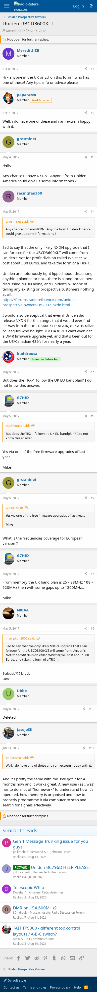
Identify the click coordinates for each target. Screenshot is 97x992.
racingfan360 (29, 193)
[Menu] (7, 6)
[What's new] (91, 6)
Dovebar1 (20, 892)
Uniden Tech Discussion (49, 872)
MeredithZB (14, 30)
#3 (93, 157)
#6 (93, 416)
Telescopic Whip (28, 887)
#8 (93, 574)
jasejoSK (24, 729)
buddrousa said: (18, 425)
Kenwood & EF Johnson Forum (50, 852)
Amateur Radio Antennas (46, 892)
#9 (93, 628)
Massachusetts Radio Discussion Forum (57, 912)
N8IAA (23, 609)
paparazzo (26, 94)
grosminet (27, 138)
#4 (93, 211)
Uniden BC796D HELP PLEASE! (60, 867)
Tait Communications (39, 939)
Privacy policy (60, 987)
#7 (93, 498)
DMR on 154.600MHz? (34, 908)
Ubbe (22, 690)
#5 (93, 372)
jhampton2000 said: (20, 638)
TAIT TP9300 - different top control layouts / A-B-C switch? (46, 931)
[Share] (86, 69)
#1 (93, 69)
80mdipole (20, 912)
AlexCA (18, 939)
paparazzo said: (17, 757)
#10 (92, 709)
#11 (92, 748)
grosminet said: (17, 221)
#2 (93, 113)
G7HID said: (14, 507)
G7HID (23, 397)
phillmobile (20, 852)
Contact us (11, 987)
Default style (16, 980)
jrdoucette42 (22, 872)
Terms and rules (35, 987)
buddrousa (27, 353)
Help (77, 987)
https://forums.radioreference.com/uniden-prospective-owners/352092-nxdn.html (39, 302)
